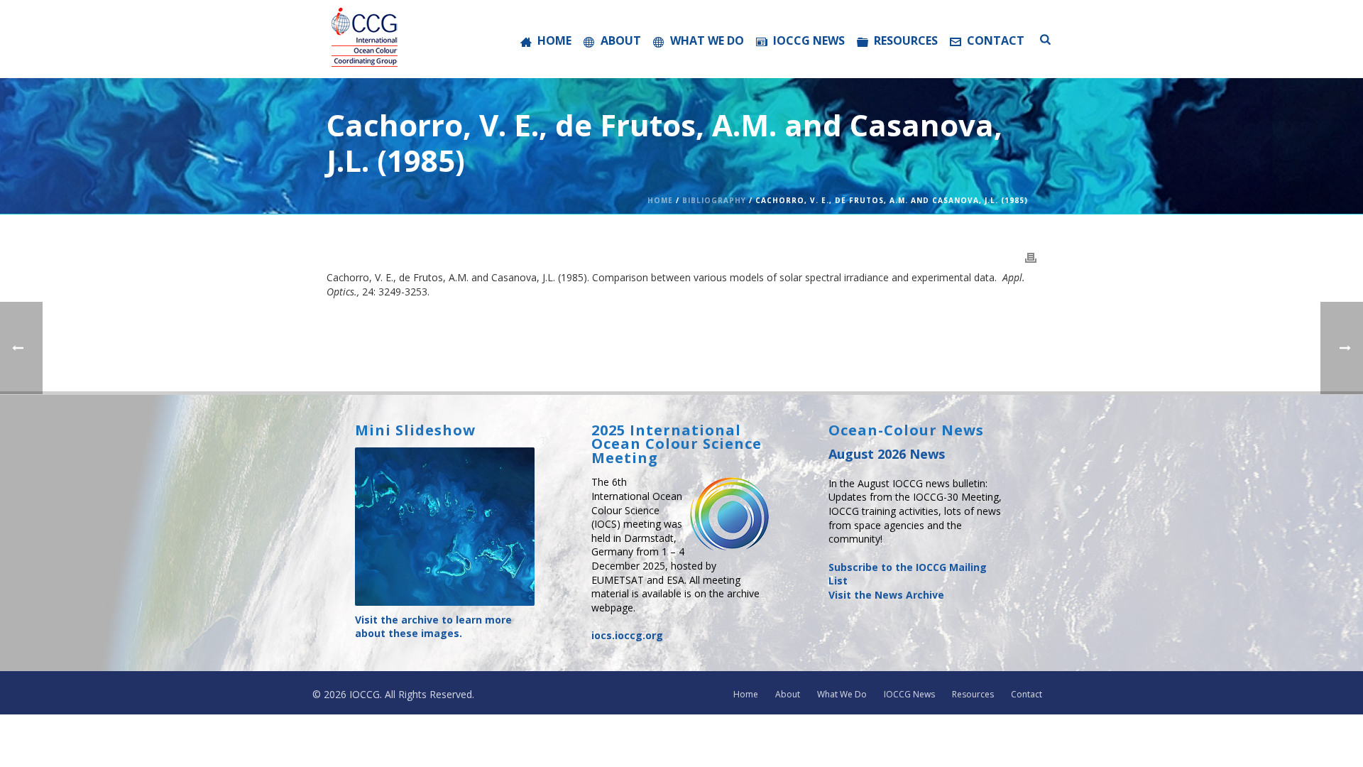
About (621, 40)
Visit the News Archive (886, 595)
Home (554, 40)
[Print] (1030, 257)
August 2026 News (886, 453)
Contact (995, 40)
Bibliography (714, 200)
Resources (906, 40)
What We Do (707, 40)
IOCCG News (809, 40)
